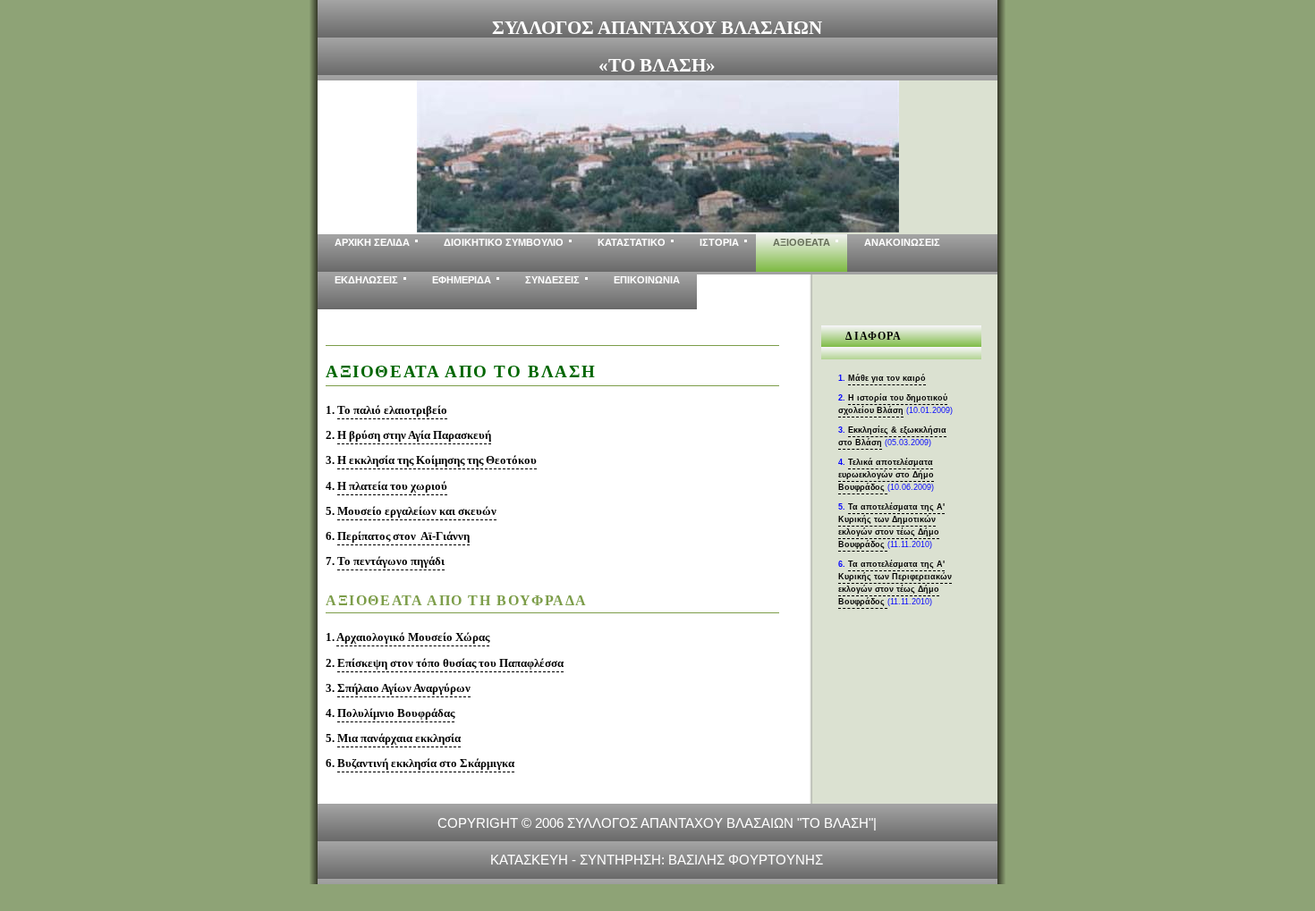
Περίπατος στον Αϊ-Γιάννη (403, 536)
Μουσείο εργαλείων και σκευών (416, 511)
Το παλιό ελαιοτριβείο (392, 410)
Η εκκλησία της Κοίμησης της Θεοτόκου (437, 460)
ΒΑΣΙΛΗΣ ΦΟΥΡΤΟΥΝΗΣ (745, 860)
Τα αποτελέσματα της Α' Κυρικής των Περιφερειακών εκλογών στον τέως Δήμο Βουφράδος (895, 583)
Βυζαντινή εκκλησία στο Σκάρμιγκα (425, 763)
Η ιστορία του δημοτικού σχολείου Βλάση (892, 404)
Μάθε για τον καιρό (887, 378)
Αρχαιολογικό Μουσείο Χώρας (412, 637)
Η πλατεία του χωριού (392, 486)
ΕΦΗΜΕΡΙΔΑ (461, 279)
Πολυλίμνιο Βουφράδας (395, 713)
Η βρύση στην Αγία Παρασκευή (414, 435)
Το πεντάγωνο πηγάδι (391, 561)
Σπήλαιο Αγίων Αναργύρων (404, 688)
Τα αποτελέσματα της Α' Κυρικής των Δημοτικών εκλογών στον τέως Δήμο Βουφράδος (891, 525)
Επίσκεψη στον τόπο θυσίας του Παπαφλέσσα (450, 663)
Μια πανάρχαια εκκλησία (399, 738)
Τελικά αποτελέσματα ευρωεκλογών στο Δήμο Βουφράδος (886, 475)
